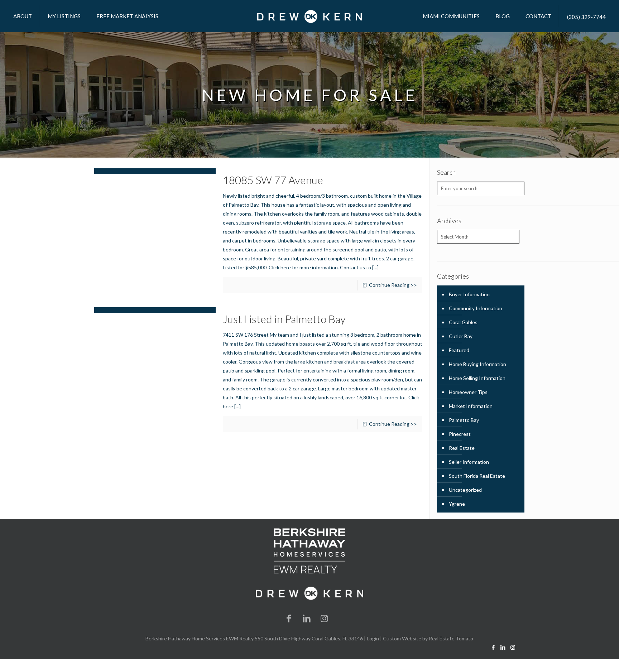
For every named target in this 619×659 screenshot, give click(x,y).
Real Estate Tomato (451, 638)
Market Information (471, 406)
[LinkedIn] (307, 618)
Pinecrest (460, 434)
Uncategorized (465, 490)
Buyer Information (469, 294)
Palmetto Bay (464, 420)
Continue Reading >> (393, 285)
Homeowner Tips (468, 392)
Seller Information (469, 462)
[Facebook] (289, 618)
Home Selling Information (477, 378)
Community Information (475, 308)
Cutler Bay (460, 336)
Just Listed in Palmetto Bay (284, 318)
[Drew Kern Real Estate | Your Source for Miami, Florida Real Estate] (309, 16)
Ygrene (457, 504)
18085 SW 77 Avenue (273, 179)
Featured (459, 350)
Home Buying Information (477, 364)
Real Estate (462, 448)
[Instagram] (324, 618)
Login (373, 638)
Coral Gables (463, 322)
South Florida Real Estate (477, 476)
